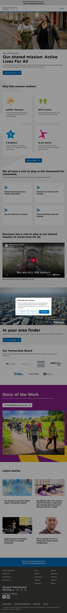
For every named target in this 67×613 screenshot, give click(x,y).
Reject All (33, 311)
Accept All (44, 311)
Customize (23, 311)
